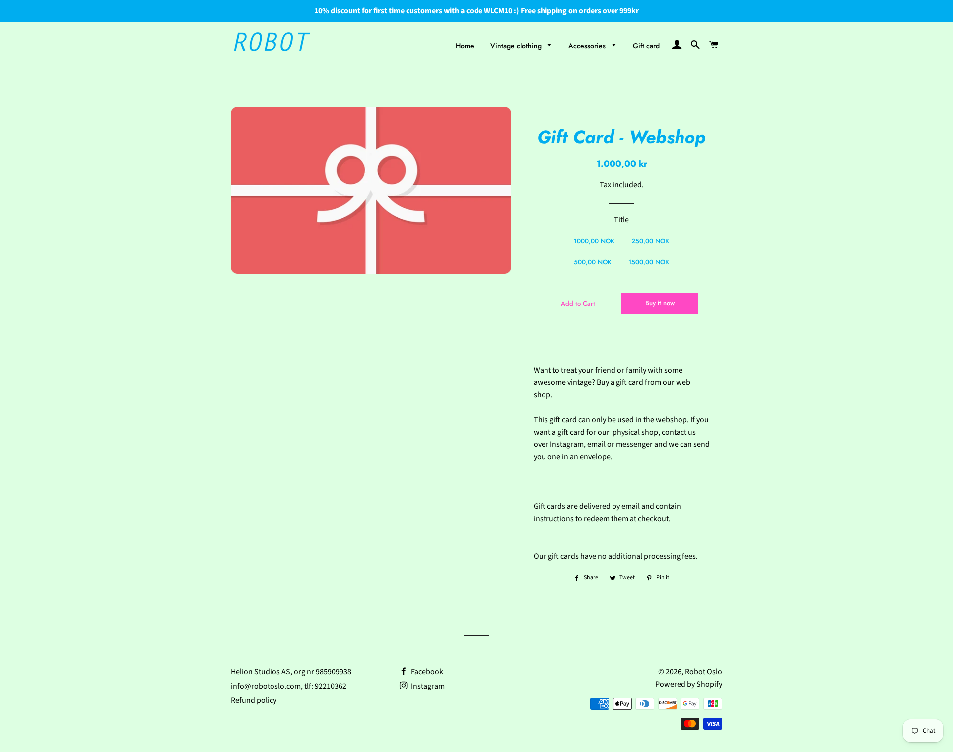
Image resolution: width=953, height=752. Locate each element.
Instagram (427, 686)
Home (465, 46)
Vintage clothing (517, 46)
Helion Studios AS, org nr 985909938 (291, 671)
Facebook (426, 671)
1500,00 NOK (648, 262)
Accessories (588, 46)
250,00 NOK (650, 241)
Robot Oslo (703, 671)
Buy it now (660, 303)
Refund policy (253, 700)
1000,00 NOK (594, 241)
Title (621, 219)
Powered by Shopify (688, 684)
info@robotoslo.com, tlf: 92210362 (288, 686)
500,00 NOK (593, 262)
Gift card (646, 46)
